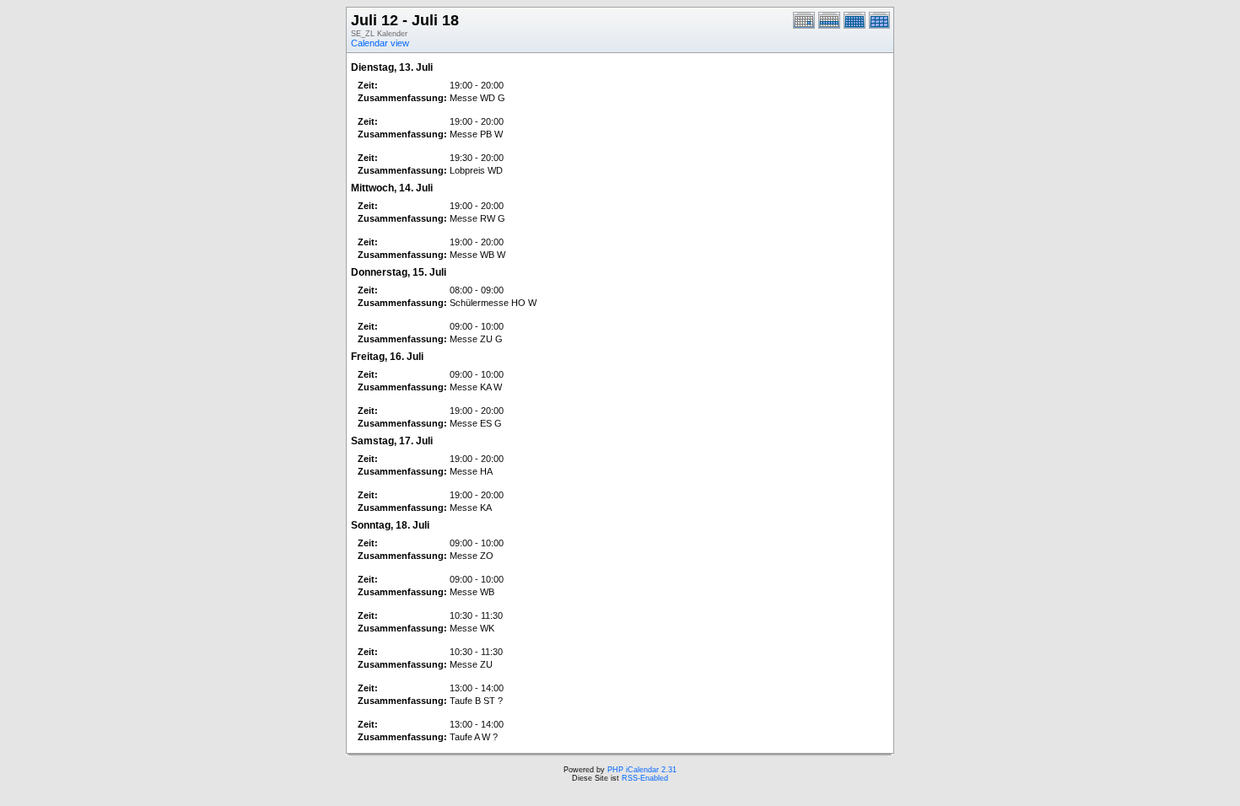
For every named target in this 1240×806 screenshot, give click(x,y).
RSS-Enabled (645, 778)
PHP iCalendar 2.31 (642, 770)
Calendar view (380, 43)
